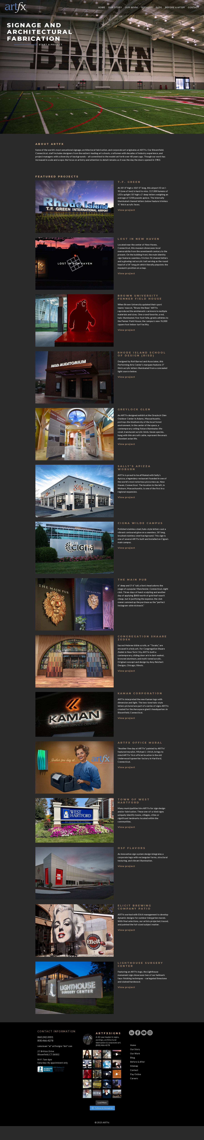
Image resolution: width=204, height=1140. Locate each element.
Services (147, 8)
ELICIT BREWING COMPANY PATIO (135, 907)
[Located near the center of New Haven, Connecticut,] (117, 1054)
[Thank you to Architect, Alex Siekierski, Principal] (97, 1064)
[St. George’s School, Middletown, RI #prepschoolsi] (117, 1084)
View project (126, 210)
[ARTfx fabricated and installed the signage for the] (87, 1064)
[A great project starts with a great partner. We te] (107, 1084)
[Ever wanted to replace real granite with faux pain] (97, 1054)
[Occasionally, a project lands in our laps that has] (87, 1054)
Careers (134, 1078)
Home (101, 8)
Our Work (131, 8)
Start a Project (51, 44)
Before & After (175, 8)
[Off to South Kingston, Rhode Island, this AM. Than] (97, 1074)
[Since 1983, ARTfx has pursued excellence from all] (117, 1064)
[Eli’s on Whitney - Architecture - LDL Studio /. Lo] (117, 1094)
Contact (193, 8)
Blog (159, 8)
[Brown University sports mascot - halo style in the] (87, 1074)
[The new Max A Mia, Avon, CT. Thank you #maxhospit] (97, 1094)
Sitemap (134, 1066)
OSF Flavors (132, 848)
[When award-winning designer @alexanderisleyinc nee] (107, 1094)
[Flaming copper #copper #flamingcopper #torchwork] (87, 1084)
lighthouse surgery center (140, 964)
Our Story (115, 8)
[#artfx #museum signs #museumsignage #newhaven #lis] (107, 1074)
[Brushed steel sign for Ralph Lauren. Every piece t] (107, 1054)
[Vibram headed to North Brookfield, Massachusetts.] (97, 1084)
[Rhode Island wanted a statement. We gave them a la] (87, 1094)
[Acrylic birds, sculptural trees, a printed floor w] (107, 1064)
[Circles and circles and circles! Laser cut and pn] (117, 1074)
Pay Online (135, 1074)
